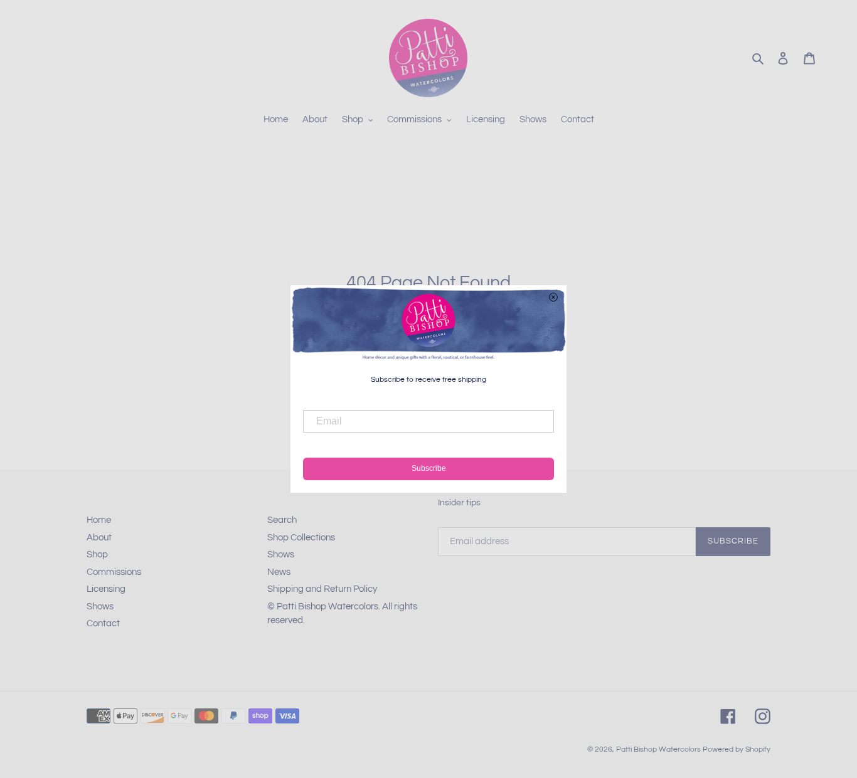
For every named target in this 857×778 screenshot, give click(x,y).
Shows (100, 606)
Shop (97, 554)
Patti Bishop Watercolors (658, 749)
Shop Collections (301, 537)
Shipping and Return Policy (322, 589)
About (99, 537)
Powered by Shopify (736, 749)
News (278, 572)
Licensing (106, 589)
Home (99, 520)
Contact (103, 623)
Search (282, 520)
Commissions (114, 572)
